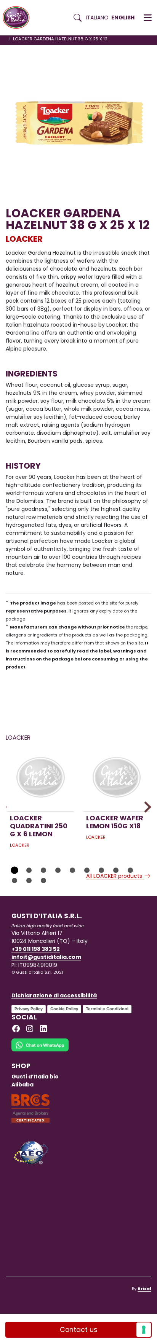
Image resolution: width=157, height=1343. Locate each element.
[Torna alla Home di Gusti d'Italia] (19, 18)
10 (14, 880)
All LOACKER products (115, 876)
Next (145, 807)
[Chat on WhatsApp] (40, 1050)
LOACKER (24, 238)
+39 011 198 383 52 (35, 949)
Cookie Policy (64, 1008)
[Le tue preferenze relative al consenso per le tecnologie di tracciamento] (143, 1329)
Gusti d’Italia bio (35, 1076)
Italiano (97, 17)
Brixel (144, 1289)
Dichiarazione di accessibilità (54, 995)
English (123, 17)
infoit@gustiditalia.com (46, 957)
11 (29, 880)
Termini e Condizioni (107, 1008)
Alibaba (22, 1084)
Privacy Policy (28, 1008)
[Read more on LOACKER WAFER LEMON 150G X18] (116, 778)
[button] (147, 18)
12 (43, 880)
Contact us (79, 1329)
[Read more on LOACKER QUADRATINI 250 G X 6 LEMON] (40, 778)
